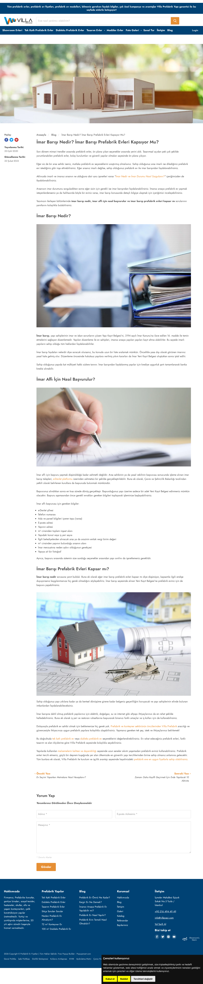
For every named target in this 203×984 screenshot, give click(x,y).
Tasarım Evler (95, 30)
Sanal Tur (148, 30)
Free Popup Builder (66, 953)
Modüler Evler (115, 30)
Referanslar (122, 920)
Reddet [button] (124, 978)
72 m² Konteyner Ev (52, 924)
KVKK (71, 958)
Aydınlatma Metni (83, 958)
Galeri (120, 911)
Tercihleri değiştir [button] (143, 978)
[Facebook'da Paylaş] (6, 140)
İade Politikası (24, 958)
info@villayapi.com (164, 918)
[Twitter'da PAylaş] (11, 140)
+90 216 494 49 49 (165, 911)
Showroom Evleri (12, 30)
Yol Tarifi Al (160, 924)
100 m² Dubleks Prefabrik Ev (56, 929)
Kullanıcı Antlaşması (58, 958)
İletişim (161, 30)
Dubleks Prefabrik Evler (70, 30)
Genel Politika (10, 958)
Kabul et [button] (110, 978)
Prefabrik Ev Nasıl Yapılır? (92, 915)
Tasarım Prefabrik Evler (53, 906)
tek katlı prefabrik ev (63, 738)
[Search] (175, 20)
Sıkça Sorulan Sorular (52, 911)
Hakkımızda (123, 897)
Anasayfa (41, 135)
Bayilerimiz (122, 925)
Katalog (120, 916)
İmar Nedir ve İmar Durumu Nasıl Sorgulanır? (140, 176)
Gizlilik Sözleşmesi (40, 958)
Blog (170, 30)
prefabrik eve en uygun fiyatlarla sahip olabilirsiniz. (161, 759)
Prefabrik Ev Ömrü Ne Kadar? (94, 897)
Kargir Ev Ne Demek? (90, 902)
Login (195, 30)
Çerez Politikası (100, 958)
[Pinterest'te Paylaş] (16, 140)
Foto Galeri (133, 30)
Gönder (46, 867)
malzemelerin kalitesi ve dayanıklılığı (77, 751)
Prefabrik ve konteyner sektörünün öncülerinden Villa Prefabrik (144, 726)
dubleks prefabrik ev (91, 738)
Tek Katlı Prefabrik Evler (39, 30)
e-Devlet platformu (62, 479)
